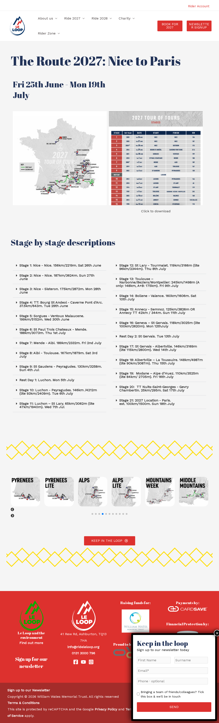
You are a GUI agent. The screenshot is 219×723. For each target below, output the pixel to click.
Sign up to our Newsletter (28, 690)
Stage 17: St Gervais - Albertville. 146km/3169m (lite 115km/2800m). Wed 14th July (158, 348)
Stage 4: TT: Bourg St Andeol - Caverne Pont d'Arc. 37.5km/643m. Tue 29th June (61, 304)
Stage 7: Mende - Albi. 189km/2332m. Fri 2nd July (60, 343)
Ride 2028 (100, 18)
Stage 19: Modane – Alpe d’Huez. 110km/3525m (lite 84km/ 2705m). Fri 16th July (158, 375)
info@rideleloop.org (83, 647)
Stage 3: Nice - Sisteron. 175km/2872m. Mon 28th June (60, 290)
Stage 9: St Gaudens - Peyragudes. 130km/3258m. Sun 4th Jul (60, 368)
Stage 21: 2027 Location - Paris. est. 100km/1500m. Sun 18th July (147, 402)
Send (174, 707)
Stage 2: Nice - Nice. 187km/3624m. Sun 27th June (56, 277)
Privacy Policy (106, 709)
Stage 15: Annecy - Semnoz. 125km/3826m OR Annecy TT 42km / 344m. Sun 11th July (157, 311)
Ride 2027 (72, 18)
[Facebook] (75, 662)
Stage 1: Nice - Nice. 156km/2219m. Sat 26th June (60, 265)
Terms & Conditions (23, 703)
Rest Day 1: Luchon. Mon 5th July (46, 380)
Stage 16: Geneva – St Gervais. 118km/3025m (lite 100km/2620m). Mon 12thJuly (159, 324)
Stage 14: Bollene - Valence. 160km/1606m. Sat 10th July (157, 297)
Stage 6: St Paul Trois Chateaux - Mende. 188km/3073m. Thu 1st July (53, 331)
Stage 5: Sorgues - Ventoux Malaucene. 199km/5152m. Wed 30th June (51, 317)
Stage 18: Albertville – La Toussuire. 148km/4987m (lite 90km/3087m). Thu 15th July (161, 361)
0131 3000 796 (83, 653)
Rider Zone (47, 33)
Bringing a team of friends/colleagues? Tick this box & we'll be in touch (172, 694)
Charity (124, 18)
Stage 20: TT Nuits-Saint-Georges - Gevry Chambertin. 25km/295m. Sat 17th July (154, 388)
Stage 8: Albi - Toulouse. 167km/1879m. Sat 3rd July (58, 354)
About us (45, 18)
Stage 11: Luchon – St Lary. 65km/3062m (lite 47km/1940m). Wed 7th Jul (56, 405)
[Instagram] (91, 662)
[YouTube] (83, 662)
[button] (169, 26)
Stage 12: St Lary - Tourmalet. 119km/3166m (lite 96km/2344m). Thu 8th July (159, 267)
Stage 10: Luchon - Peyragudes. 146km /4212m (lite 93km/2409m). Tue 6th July (58, 391)
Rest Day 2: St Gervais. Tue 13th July (149, 336)
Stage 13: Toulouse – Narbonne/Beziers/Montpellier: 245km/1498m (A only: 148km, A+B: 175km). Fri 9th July (157, 282)
